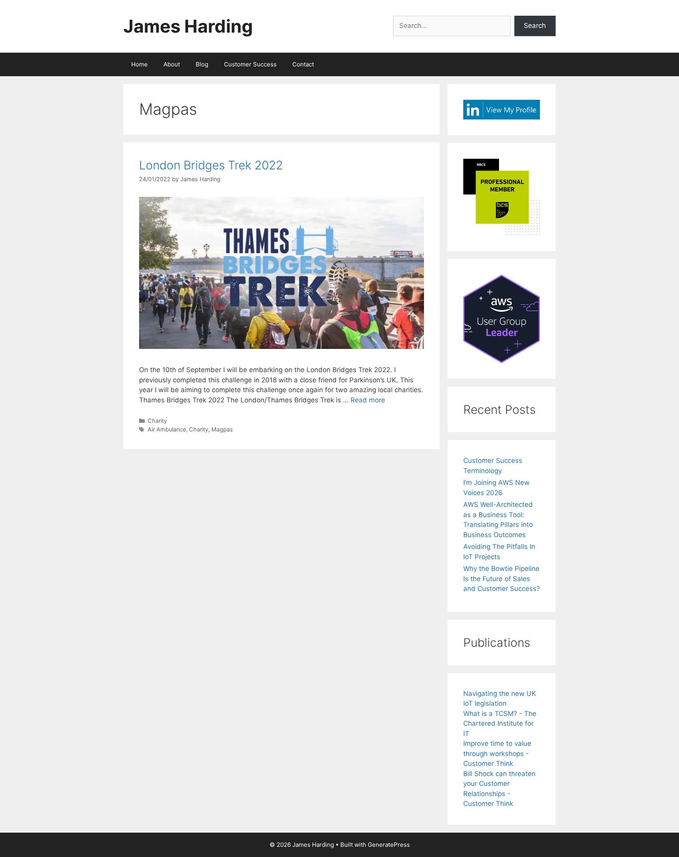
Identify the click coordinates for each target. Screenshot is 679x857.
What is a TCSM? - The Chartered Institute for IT (499, 724)
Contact (303, 64)
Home (139, 64)
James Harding (188, 26)
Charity (157, 420)
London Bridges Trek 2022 (211, 165)
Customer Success (250, 64)
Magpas (222, 429)
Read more (368, 400)
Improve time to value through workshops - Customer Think (497, 753)
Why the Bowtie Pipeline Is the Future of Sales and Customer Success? (501, 579)
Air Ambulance (167, 429)
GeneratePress (389, 844)
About (171, 64)
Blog (202, 64)
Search (535, 25)
